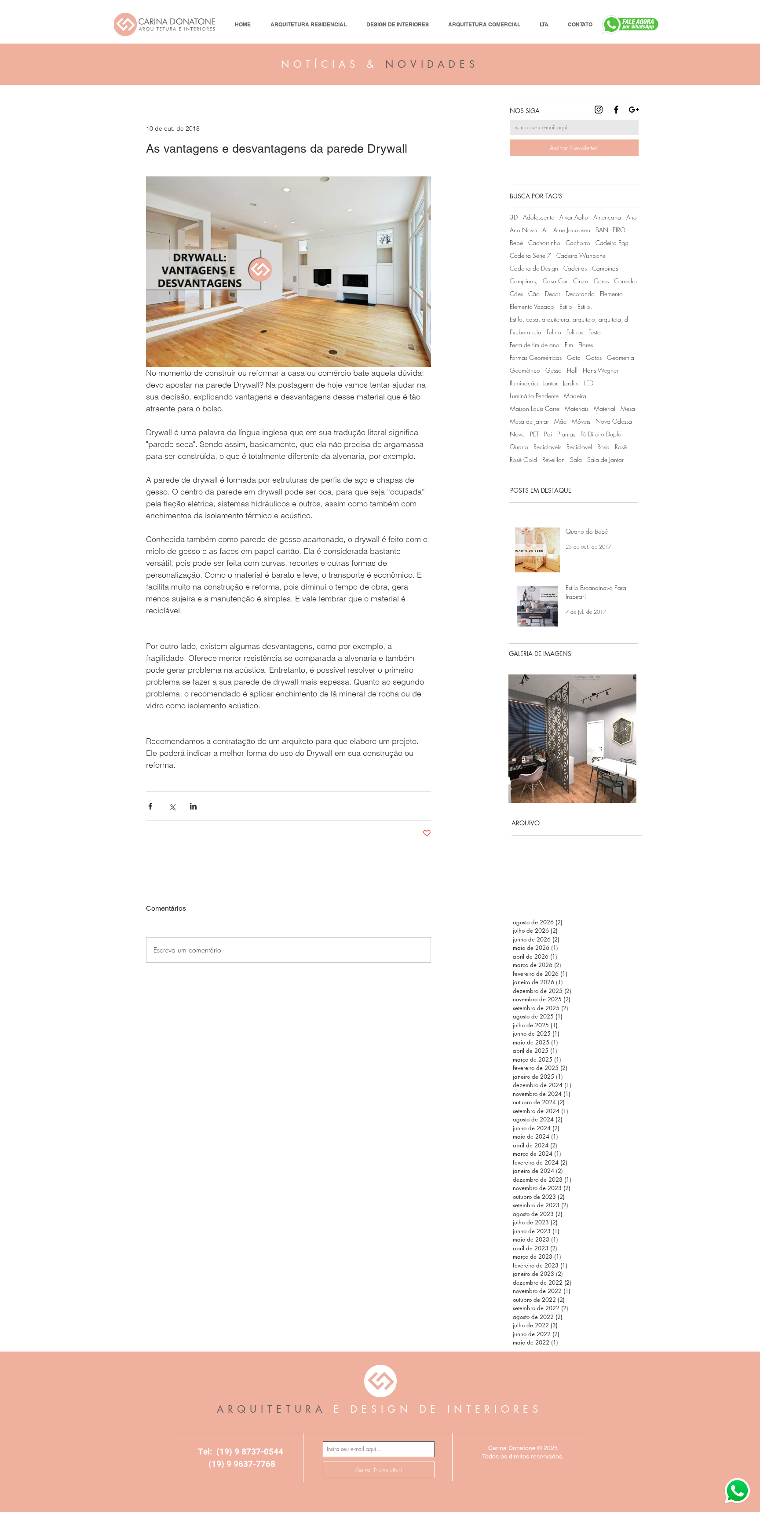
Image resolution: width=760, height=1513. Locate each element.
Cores (601, 281)
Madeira (575, 395)
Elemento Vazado (532, 306)
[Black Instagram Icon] (598, 109)
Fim (569, 344)
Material (604, 408)
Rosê (621, 447)
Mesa (628, 408)
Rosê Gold (523, 459)
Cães (516, 293)
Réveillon (553, 459)
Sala (576, 459)
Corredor (625, 281)
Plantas (566, 434)
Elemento (611, 293)
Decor (552, 293)
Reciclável (579, 447)
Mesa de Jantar (529, 421)
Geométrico (525, 370)
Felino (554, 332)
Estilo (565, 306)
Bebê (516, 242)
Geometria (620, 357)
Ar (545, 230)
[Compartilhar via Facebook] (150, 806)
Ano (631, 217)
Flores (585, 344)
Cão (534, 293)
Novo (517, 434)
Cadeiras (575, 268)
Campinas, (523, 281)
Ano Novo (523, 230)
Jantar (550, 383)
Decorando (580, 293)
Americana (607, 217)
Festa (594, 332)
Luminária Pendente (534, 395)
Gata (574, 357)
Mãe (560, 421)
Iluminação (524, 383)
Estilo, (584, 306)
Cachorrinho (544, 242)
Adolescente (538, 217)
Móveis (581, 421)
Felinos (574, 332)
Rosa (603, 447)
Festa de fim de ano (534, 344)
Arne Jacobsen (571, 230)
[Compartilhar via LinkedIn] (193, 806)
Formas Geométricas (536, 357)
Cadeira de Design (534, 268)
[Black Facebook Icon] (616, 109)
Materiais (576, 408)
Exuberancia (525, 332)
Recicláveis (547, 447)
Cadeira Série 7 (530, 255)
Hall (572, 370)
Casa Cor (555, 281)
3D (514, 217)
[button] (572, 738)
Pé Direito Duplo (601, 434)
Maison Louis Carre (534, 408)
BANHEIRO (610, 230)
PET (534, 434)
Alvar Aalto (573, 217)
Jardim (571, 383)
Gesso (553, 370)
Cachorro (578, 242)
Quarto (519, 447)
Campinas (605, 268)
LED (588, 383)
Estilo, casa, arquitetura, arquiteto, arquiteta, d (569, 319)
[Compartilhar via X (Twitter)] (172, 806)
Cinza (580, 281)
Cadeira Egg (612, 242)
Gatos (594, 357)
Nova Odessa (614, 421)
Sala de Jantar (605, 459)
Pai (548, 434)
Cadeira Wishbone (581, 255)
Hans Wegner (600, 370)
